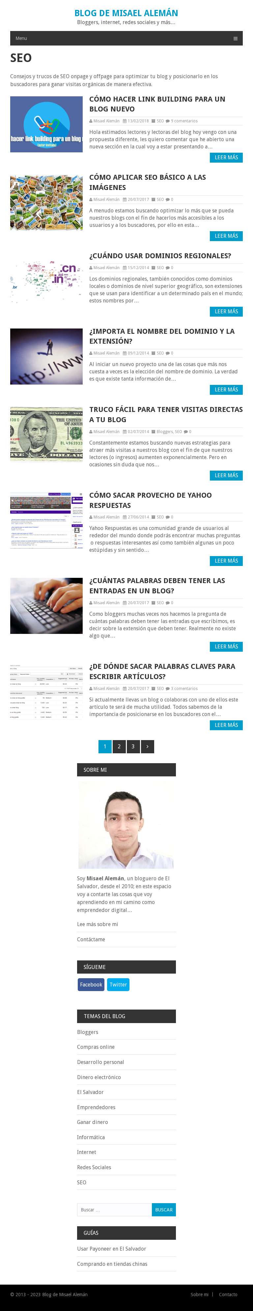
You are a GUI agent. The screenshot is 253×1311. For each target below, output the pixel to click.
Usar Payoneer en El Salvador (111, 1249)
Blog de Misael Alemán (126, 13)
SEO (160, 121)
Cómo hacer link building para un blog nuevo (157, 104)
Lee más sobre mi (97, 924)
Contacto (228, 1294)
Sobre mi (200, 1294)
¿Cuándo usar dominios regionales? (160, 256)
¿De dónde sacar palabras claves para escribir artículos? (162, 671)
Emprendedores (96, 1107)
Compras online (96, 1047)
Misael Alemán (107, 121)
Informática (91, 1137)
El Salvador (90, 1092)
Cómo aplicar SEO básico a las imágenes (147, 182)
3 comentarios (184, 688)
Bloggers (165, 431)
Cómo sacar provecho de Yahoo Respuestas (150, 500)
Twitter (118, 985)
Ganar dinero (92, 1122)
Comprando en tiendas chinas (112, 1264)
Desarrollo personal (100, 1062)
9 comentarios (184, 121)
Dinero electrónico (99, 1077)
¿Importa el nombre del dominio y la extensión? (162, 336)
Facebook (91, 985)
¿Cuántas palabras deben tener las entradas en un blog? (157, 586)
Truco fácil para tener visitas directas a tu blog (166, 414)
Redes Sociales (94, 1167)
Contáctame (91, 939)
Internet (86, 1152)
